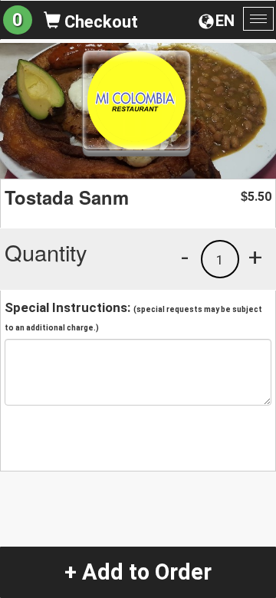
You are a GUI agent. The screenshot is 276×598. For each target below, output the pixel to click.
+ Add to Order (138, 572)
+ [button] (255, 256)
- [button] (185, 256)
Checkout (99, 21)
